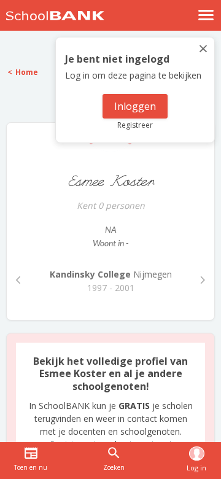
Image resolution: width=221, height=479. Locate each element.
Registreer (135, 125)
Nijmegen (111, 274)
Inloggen (135, 106)
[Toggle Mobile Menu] (206, 15)
